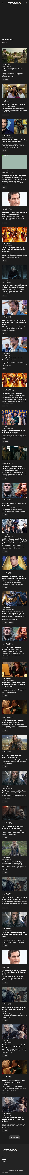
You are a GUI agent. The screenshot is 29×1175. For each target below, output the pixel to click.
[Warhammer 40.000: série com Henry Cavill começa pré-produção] (14, 126)
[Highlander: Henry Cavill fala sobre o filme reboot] (14, 490)
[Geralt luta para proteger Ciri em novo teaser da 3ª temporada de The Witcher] (14, 994)
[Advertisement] (14, 21)
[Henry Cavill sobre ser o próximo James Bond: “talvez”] (14, 344)
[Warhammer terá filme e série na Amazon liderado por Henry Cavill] (14, 598)
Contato (4, 1159)
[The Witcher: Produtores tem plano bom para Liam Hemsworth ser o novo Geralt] (14, 919)
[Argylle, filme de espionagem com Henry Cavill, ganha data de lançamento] (14, 1067)
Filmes (4, 187)
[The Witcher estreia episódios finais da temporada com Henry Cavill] (14, 778)
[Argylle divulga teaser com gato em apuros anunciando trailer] (14, 707)
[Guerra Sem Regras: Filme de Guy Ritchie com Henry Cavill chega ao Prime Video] (14, 234)
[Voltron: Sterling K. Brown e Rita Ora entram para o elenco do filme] (14, 162)
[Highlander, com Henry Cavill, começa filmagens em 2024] (14, 634)
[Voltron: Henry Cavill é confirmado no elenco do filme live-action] (14, 199)
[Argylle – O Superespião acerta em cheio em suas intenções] (14, 417)
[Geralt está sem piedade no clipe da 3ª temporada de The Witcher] (14, 1031)
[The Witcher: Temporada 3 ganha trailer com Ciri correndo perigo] (14, 848)
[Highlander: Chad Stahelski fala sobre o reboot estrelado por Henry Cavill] (14, 272)
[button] (3, 3)
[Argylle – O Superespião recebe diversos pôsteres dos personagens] (14, 563)
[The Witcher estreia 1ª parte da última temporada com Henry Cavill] (14, 884)
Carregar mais (14, 1137)
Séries (4, 150)
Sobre (3, 1157)
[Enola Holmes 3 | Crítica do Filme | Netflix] (14, 55)
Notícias (5, 406)
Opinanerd (5, 79)
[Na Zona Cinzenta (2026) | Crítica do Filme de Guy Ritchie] (14, 91)
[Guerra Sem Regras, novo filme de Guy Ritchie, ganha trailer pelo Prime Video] (14, 307)
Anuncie (4, 1161)
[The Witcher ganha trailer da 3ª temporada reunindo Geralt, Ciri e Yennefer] (14, 1104)
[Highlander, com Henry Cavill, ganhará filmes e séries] (14, 742)
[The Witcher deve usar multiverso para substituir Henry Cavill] (14, 813)
